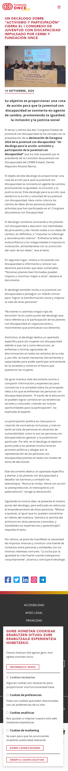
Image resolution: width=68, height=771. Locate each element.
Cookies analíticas (22, 712)
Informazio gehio (23, 666)
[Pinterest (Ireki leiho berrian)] (34, 580)
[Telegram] (43, 580)
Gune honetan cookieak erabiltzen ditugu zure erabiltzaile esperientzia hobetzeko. (31, 637)
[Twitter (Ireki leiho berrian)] (16, 580)
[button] (59, 7)
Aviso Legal (34, 613)
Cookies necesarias (22, 677)
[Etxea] (16, 7)
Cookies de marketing (24, 730)
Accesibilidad (34, 605)
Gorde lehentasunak (25, 747)
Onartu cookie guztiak (27, 759)
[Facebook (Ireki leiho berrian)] (8, 580)
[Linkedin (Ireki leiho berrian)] (25, 580)
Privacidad (34, 620)
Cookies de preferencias (26, 695)
